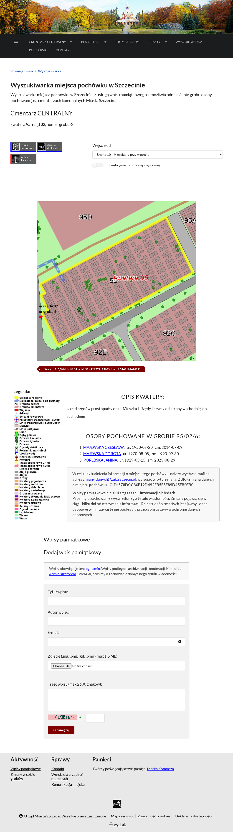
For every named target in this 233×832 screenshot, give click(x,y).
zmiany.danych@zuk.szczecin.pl (109, 479)
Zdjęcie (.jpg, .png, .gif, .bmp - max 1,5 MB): (83, 656)
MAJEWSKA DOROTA (102, 453)
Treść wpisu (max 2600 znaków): (75, 684)
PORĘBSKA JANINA (100, 460)
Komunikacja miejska (68, 784)
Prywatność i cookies (153, 816)
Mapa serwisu (122, 816)
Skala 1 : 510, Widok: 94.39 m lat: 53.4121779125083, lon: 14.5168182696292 (92, 369)
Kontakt (64, 50)
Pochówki (40, 51)
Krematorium (127, 42)
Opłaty (154, 42)
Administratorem (62, 574)
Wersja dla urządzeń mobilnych (67, 776)
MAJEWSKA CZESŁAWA (103, 447)
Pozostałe (90, 42)
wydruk (119, 824)
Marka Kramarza (160, 768)
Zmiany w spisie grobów (22, 776)
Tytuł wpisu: (58, 591)
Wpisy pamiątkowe (25, 769)
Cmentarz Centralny (47, 42)
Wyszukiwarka (189, 42)
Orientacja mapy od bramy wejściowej (133, 165)
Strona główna (21, 71)
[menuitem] (17, 43)
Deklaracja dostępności (193, 816)
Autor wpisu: (58, 612)
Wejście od (101, 145)
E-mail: (53, 632)
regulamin (92, 568)
